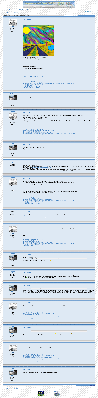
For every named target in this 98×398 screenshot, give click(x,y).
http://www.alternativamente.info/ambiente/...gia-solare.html (33, 215)
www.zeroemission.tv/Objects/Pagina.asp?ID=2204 (41, 167)
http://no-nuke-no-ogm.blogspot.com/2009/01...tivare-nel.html (34, 217)
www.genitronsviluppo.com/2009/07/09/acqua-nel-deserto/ (33, 216)
